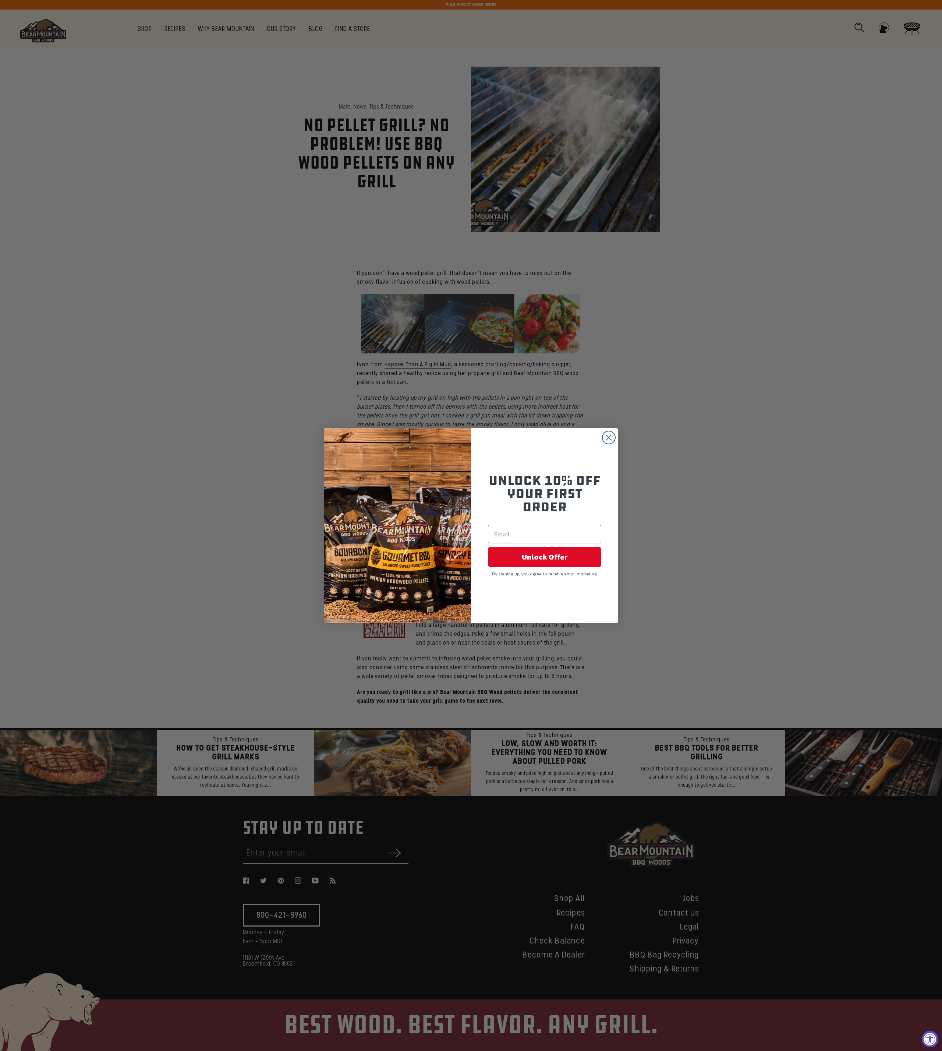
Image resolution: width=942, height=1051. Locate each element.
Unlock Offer (545, 556)
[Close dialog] (608, 437)
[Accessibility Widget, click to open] (930, 1039)
